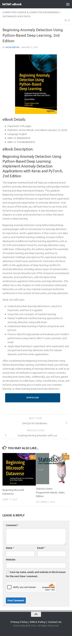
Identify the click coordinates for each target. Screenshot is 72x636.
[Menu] (68, 4)
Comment (12, 525)
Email (41, 548)
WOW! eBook (12, 4)
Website (10, 559)
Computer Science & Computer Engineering (31, 12)
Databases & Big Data (16, 16)
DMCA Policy (38, 621)
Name (10, 548)
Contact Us (54, 621)
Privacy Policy (19, 621)
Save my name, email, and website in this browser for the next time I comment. (36, 574)
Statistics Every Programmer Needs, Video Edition (50, 492)
